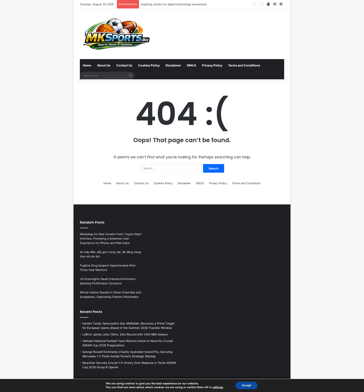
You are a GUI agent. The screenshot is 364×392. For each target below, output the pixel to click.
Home (87, 65)
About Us (103, 65)
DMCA (191, 65)
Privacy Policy (212, 65)
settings (217, 387)
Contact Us (124, 65)
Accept (246, 385)
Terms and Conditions (244, 65)
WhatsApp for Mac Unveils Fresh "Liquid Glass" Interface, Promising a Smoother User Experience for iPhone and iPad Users (111, 238)
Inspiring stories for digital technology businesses (174, 4)
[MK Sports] (116, 34)
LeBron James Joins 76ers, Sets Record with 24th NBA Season (125, 334)
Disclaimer (173, 65)
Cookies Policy (149, 65)
